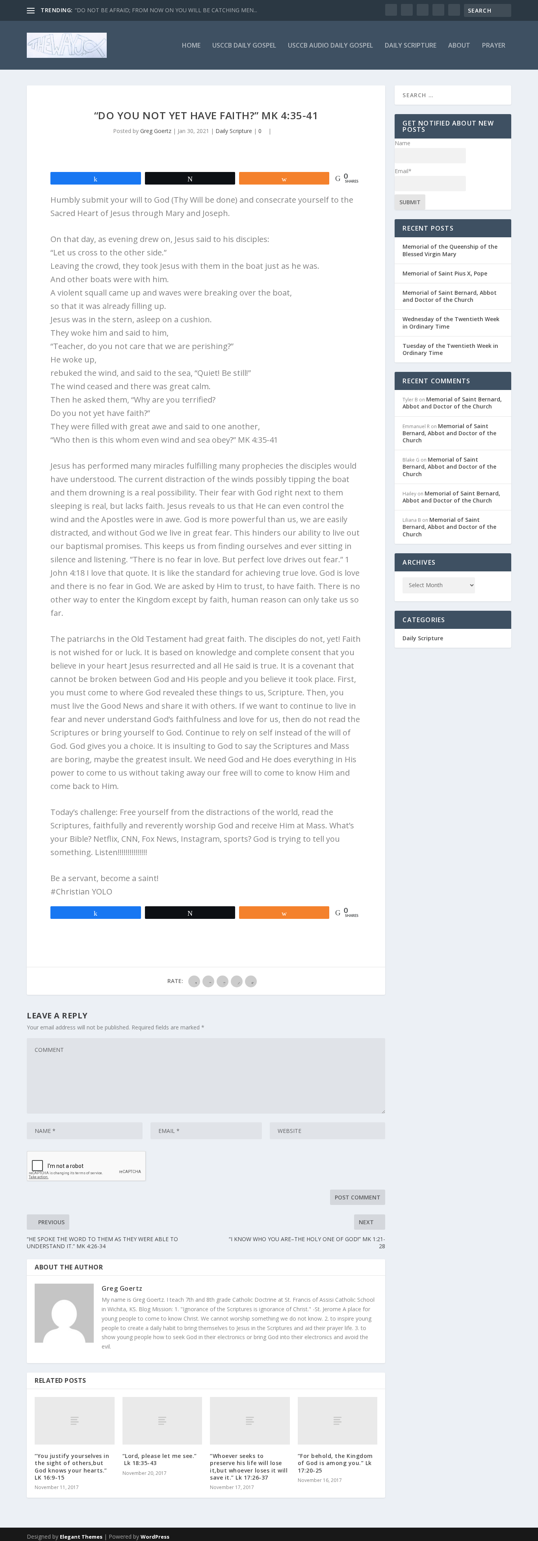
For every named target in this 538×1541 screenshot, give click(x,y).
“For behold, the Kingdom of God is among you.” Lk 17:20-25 (335, 1463)
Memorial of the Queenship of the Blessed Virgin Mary (450, 250)
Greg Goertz (155, 131)
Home (191, 46)
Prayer (493, 46)
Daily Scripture (410, 46)
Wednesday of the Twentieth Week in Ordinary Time (451, 322)
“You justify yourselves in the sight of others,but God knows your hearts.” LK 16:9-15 (72, 1466)
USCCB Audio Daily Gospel (330, 46)
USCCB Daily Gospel (244, 46)
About (459, 46)
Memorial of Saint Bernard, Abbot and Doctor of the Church (450, 296)
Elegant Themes (81, 1536)
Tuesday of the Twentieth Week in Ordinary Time (450, 349)
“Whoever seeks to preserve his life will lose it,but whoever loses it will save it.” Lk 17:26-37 (249, 1466)
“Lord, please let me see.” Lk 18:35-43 (159, 1459)
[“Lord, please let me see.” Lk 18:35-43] (162, 1421)
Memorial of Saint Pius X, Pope (445, 273)
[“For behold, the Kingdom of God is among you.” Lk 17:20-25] (338, 1421)
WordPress (155, 1536)
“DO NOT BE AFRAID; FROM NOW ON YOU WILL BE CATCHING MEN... (166, 10)
